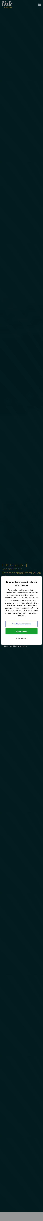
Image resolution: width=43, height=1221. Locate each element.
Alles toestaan (21, 631)
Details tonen (21, 638)
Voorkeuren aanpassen (21, 624)
